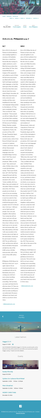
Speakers (28, 18)
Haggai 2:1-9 (6, 341)
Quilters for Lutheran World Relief (13, 378)
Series (16, 18)
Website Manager (20, 413)
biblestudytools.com (9, 304)
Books (22, 18)
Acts (30, 27)
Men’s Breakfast (7, 385)
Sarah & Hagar (19, 328)
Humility (21, 317)
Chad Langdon (17, 27)
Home (3, 16)
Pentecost (15, 16)
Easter (25, 27)
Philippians (35, 27)
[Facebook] (20, 406)
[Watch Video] (12, 344)
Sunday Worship (7, 371)
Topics (11, 18)
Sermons (9, 16)
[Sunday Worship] (20, 368)
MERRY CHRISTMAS (9, 392)
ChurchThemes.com (29, 411)
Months (35, 18)
